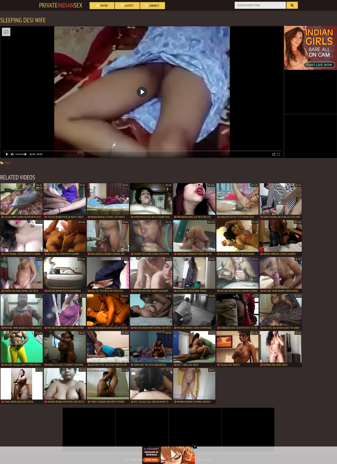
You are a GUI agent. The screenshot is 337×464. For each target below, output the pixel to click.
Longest (153, 6)
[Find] (292, 5)
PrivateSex (60, 5)
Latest (129, 6)
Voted (104, 6)
